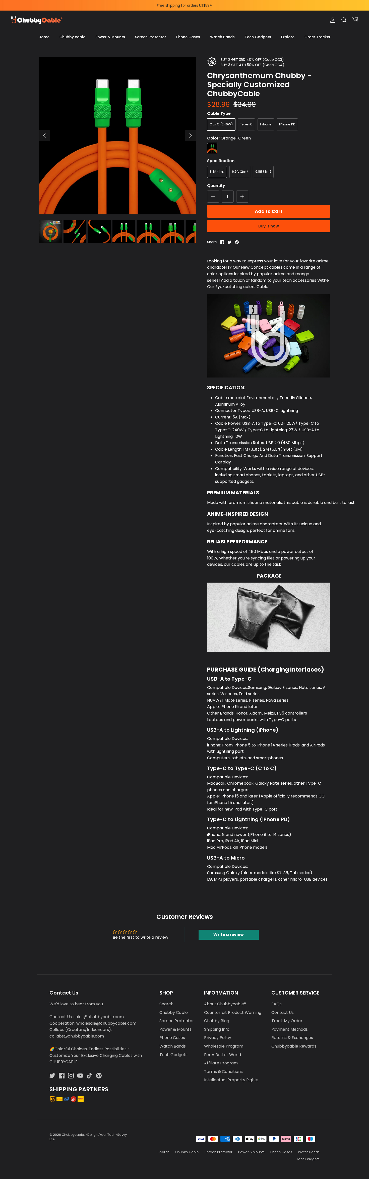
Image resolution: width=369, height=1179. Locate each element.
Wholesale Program (223, 1046)
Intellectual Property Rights (231, 1080)
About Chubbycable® (225, 1004)
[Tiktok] (89, 1075)
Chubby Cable (173, 1012)
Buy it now (268, 226)
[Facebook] (62, 1075)
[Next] (190, 135)
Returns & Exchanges (292, 1038)
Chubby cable (72, 36)
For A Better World (222, 1055)
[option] (117, 135)
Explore (287, 36)
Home (44, 36)
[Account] (332, 20)
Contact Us (282, 1012)
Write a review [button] (228, 934)
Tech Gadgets (258, 36)
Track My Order (286, 1021)
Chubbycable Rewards (293, 1046)
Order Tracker (317, 36)
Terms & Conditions (223, 1071)
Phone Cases (188, 36)
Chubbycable (73, 1134)
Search (166, 1004)
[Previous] (44, 135)
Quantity (216, 185)
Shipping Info (216, 1029)
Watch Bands (222, 36)
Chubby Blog (216, 1021)
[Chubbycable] (36, 20)
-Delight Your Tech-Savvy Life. (88, 1137)
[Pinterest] (99, 1075)
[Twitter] (52, 1075)
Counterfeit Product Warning (232, 1012)
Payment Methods (289, 1029)
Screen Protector (150, 36)
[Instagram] (71, 1075)
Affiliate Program (221, 1063)
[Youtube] (80, 1075)
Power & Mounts (110, 36)
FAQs (276, 1004)
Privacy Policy (217, 1038)
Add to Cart (268, 211)
